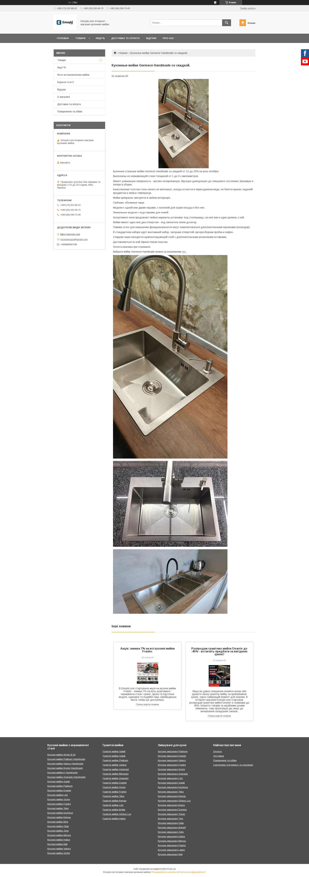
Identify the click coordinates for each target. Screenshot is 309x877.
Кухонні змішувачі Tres (170, 818)
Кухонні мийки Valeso (59, 848)
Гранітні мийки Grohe (114, 787)
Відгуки (151, 38)
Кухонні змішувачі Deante (172, 756)
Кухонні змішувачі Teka (171, 791)
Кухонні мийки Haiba (58, 839)
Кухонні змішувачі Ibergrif (172, 827)
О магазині (63, 96)
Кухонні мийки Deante (59, 790)
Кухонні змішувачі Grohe (171, 769)
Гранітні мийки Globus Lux (117, 814)
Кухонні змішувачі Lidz (170, 778)
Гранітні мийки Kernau (114, 800)
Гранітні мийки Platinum (115, 760)
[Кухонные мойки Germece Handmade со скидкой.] (183, 123)
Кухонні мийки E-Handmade (62, 772)
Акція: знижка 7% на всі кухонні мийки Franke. (147, 650)
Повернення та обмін (69, 111)
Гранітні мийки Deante (115, 782)
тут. (184, 251)
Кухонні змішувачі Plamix (172, 845)
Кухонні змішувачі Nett (170, 854)
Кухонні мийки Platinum (60, 786)
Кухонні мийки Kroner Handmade (65, 768)
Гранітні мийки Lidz (113, 805)
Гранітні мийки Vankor (115, 765)
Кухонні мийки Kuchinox (60, 812)
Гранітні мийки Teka (113, 796)
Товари (80, 38)
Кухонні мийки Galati (58, 781)
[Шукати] (226, 22)
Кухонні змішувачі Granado (173, 773)
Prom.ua (171, 869)
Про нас (168, 38)
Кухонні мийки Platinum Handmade (66, 759)
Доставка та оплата (125, 38)
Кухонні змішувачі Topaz (171, 814)
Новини (123, 53)
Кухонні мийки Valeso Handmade (65, 763)
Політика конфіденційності (192, 872)
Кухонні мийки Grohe (58, 799)
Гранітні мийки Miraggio (116, 773)
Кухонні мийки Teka (58, 808)
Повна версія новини (147, 704)
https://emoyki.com (70, 234)
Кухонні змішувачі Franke (172, 765)
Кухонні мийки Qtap (58, 826)
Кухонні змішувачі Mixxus (172, 841)
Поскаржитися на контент (164, 872)
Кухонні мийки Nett (57, 844)
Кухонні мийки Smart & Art (61, 754)
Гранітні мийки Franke (114, 791)
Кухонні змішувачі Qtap (171, 823)
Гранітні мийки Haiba (114, 818)
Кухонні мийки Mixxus (59, 835)
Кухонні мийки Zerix (58, 830)
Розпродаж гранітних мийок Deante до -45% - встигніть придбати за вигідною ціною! (219, 651)
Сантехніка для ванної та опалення (233, 765)
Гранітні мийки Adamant (116, 769)
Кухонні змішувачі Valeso (172, 760)
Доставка (218, 756)
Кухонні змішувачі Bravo (171, 805)
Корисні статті (65, 82)
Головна (63, 38)
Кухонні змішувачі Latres (171, 850)
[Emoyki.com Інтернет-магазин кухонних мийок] (65, 29)
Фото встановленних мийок (73, 74)
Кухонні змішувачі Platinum (173, 751)
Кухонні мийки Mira (57, 821)
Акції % (100, 38)
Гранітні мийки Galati (114, 756)
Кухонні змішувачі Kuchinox (173, 787)
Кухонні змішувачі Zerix (171, 832)
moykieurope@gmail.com (74, 239)
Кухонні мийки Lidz (57, 795)
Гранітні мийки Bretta (114, 809)
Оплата (217, 751)
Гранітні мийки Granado (116, 778)
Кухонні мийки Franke (59, 804)
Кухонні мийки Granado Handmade (66, 777)
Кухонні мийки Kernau (59, 817)
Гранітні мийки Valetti (114, 751)
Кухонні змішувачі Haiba (171, 836)
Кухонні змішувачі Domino (172, 809)
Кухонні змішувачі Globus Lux (174, 800)
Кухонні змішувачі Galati (171, 782)
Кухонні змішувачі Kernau (172, 796)
